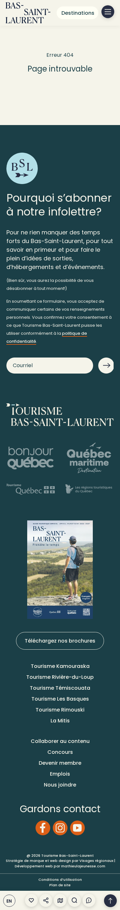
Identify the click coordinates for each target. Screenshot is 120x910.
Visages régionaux (96, 860)
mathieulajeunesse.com (83, 866)
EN (9, 901)
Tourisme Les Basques (60, 699)
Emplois (60, 774)
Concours (60, 752)
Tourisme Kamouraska (60, 666)
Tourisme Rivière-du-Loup (60, 677)
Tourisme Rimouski (60, 709)
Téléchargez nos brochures (60, 641)
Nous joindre (60, 784)
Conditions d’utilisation (60, 879)
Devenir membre (60, 763)
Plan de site (60, 885)
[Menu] (107, 11)
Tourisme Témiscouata (60, 688)
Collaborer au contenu (60, 741)
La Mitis (60, 720)
